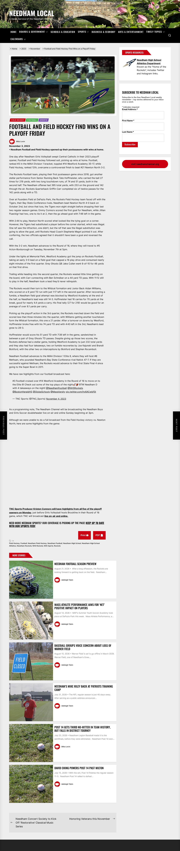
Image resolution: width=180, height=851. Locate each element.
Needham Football (55, 543)
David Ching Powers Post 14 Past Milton (79, 768)
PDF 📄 (99, 535)
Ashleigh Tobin (67, 580)
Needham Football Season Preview (75, 564)
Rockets (57, 546)
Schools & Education (63, 31)
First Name (128, 120)
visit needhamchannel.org (145, 164)
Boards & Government (32, 31)
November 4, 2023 (56, 398)
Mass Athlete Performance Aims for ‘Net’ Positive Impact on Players (79, 606)
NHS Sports (48, 546)
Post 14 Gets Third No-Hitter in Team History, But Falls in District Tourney (82, 729)
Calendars (17, 39)
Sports (82, 31)
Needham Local (31, 12)
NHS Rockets (37, 546)
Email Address (130, 109)
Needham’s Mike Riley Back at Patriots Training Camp (83, 688)
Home (13, 31)
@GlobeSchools (41, 391)
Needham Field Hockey (37, 543)
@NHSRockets (75, 388)
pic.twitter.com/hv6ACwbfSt (81, 391)
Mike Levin (20, 141)
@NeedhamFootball (56, 388)
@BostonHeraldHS (22, 391)
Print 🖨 (84, 535)
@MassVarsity (57, 391)
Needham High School (72, 543)
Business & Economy (103, 31)
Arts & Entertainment (130, 31)
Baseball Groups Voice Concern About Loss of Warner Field (82, 647)
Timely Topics (154, 31)
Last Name (128, 132)
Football (32, 120)
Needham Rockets (24, 546)
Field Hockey (17, 120)
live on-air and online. (56, 516)
